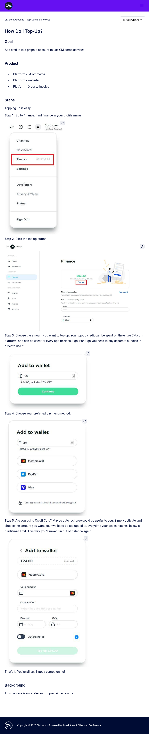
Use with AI (132, 19)
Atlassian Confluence (89, 725)
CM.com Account (14, 19)
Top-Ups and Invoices (38, 19)
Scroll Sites (68, 725)
